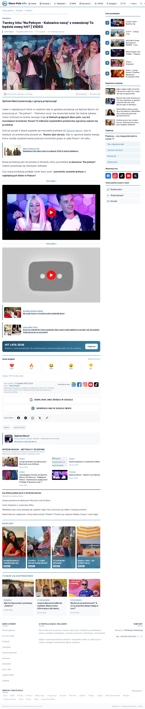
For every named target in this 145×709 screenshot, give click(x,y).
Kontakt (113, 201)
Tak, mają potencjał (115, 144)
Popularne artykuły (114, 83)
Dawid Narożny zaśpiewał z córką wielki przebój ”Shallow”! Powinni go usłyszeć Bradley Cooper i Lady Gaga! (50, 514)
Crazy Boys (51, 695)
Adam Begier (9, 32)
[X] (135, 176)
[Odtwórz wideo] (51, 212)
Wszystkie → (137, 691)
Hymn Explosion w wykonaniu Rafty (18, 505)
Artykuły (46, 3)
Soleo (21, 699)
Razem (6, 427)
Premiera (28, 10)
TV (124, 3)
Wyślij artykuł (116, 189)
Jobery (100, 695)
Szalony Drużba (9, 699)
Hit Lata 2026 (8, 636)
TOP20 (100, 3)
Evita (5, 695)
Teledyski (61, 3)
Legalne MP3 (8, 675)
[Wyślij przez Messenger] (25, 418)
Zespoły (113, 3)
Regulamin (116, 706)
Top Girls (62, 695)
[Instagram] (85, 384)
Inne (134, 3)
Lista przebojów (112, 13)
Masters (126, 695)
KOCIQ (20, 695)
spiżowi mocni (19, 427)
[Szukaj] (141, 3)
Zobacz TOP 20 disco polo (12, 376)
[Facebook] (79, 384)
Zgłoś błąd (96, 94)
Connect (28, 695)
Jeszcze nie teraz (115, 150)
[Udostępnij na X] (40, 418)
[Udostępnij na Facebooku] (18, 418)
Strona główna (8, 10)
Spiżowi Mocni (74, 130)
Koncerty (86, 3)
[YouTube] (90, 384)
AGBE (12, 695)
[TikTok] (96, 384)
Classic (91, 695)
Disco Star (6, 669)
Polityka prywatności (129, 706)
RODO (140, 706)
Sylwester (6, 664)
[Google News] (73, 384)
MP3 (74, 3)
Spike (36, 699)
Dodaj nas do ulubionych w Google (19, 94)
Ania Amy (73, 695)
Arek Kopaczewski (112, 695)
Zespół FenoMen (48, 699)
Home (33, 3)
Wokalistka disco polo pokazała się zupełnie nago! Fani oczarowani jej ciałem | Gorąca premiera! (44, 509)
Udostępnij (82, 94)
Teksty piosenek (9, 652)
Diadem (82, 695)
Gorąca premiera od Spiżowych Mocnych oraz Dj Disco (26, 500)
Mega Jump (39, 695)
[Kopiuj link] (47, 418)
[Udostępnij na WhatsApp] (33, 418)
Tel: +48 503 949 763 (129, 636)
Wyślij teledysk (116, 195)
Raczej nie (111, 156)
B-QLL (28, 699)
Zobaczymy (112, 162)
